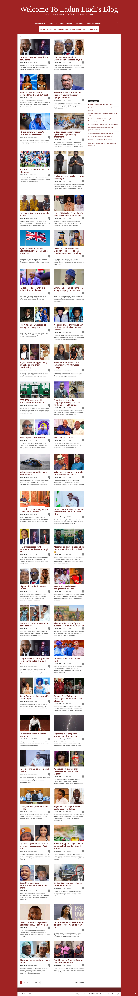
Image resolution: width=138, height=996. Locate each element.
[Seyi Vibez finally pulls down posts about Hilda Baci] (69, 796)
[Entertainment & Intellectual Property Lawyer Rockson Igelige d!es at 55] (69, 82)
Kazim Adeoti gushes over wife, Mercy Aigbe (34, 697)
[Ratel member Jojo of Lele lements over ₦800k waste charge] (69, 352)
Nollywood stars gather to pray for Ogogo (69, 177)
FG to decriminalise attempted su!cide (34, 770)
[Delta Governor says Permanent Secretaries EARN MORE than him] (69, 499)
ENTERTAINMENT (62, 29)
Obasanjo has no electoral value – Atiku (35, 961)
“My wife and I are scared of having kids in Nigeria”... (33, 326)
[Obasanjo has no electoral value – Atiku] (35, 949)
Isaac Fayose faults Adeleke (32, 437)
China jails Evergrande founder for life (34, 807)
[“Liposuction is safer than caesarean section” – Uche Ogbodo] (69, 758)
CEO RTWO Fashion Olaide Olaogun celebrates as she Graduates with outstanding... (68, 251)
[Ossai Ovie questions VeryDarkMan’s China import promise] (35, 872)
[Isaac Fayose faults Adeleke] (35, 427)
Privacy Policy (40, 23)
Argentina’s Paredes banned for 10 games (35, 170)
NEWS (49, 29)
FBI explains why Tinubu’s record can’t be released (32, 133)
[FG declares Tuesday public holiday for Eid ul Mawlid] (35, 277)
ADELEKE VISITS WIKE (64, 437)
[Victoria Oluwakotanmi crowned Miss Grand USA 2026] (35, 82)
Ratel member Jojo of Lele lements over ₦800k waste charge (66, 365)
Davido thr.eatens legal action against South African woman (34, 923)
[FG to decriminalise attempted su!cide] (35, 758)
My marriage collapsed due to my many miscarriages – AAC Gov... (34, 846)
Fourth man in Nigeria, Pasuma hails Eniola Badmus (69, 961)
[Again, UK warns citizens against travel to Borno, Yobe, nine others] (35, 238)
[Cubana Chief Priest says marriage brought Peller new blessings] (69, 686)
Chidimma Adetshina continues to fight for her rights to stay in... (69, 925)
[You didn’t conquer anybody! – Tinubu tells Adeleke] (35, 499)
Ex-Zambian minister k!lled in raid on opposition (68, 884)
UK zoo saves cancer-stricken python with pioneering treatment (67, 134)
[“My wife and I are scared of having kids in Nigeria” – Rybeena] (35, 314)
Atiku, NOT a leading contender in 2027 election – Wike (69, 473)
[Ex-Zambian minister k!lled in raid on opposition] (69, 872)
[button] (117, 23)
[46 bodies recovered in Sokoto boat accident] (35, 462)
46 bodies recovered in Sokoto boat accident (34, 473)
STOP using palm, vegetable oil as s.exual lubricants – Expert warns (68, 846)
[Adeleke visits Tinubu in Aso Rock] (69, 648)
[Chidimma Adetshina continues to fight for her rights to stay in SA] (69, 912)
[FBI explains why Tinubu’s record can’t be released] (35, 121)
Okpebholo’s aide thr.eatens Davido (33, 587)
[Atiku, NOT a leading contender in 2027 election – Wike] (69, 462)
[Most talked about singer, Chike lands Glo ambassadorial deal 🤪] (69, 536)
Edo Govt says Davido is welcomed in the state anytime (69, 58)
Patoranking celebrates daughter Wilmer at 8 (65, 587)
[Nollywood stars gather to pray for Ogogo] (69, 162)
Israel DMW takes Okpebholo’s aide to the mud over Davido (68, 214)
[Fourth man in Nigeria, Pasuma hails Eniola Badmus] (69, 949)
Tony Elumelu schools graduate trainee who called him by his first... (34, 661)
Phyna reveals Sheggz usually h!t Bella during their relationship (33, 365)
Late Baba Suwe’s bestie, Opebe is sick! (35, 214)
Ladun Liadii (23, 330)
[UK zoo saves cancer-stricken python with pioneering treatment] (69, 121)
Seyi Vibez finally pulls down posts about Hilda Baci (67, 807)
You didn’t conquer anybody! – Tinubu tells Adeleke (34, 510)
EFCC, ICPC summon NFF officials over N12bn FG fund (33, 401)
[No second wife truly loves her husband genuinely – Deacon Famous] (69, 314)
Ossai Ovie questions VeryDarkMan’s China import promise (33, 885)
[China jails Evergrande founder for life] (35, 796)
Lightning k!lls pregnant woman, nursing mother (65, 734)
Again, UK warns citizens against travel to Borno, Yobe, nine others (34, 251)
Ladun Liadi (23, 62)
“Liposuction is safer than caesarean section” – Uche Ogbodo (66, 771)
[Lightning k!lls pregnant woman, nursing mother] (69, 723)
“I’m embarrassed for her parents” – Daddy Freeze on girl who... (34, 549)
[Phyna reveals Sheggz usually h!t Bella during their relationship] (35, 352)
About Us (53, 23)
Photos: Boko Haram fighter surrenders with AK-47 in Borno (69, 624)
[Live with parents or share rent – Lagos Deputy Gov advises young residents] (69, 277)
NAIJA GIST (76, 29)
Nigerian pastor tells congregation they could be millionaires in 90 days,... (67, 402)
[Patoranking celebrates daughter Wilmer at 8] (69, 576)
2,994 (35, 982)
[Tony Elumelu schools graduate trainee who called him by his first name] (35, 648)
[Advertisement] (103, 66)
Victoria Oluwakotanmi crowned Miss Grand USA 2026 (34, 93)
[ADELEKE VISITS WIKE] (69, 427)
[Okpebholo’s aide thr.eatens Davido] (35, 576)
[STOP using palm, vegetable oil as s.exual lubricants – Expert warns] (69, 833)
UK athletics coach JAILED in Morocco (33, 734)
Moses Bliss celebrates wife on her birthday (34, 624)
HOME (42, 29)
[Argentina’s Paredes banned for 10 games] (35, 159)
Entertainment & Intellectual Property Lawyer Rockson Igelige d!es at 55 (68, 95)
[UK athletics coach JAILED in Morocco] (35, 723)
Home (21, 36)
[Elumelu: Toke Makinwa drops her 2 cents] (35, 47)
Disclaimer (79, 23)
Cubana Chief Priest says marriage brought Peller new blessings (68, 698)
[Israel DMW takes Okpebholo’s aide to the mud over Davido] (69, 203)
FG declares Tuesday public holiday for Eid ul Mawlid (32, 289)
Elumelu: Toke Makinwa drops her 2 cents (34, 58)
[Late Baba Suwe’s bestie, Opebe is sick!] (35, 203)
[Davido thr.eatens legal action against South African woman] (35, 912)
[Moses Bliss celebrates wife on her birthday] (35, 613)
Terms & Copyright (93, 23)
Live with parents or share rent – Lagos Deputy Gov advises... (69, 289)
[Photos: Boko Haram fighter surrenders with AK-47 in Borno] (69, 613)
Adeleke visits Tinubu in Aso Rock (67, 659)
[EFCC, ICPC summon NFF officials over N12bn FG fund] (35, 389)
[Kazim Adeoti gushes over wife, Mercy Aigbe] (35, 686)
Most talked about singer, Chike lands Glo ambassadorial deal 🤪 (69, 549)
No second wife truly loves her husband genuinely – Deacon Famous (68, 327)
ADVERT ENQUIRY (66, 23)
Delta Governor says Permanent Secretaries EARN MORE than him (69, 511)
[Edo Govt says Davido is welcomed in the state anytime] (69, 47)
